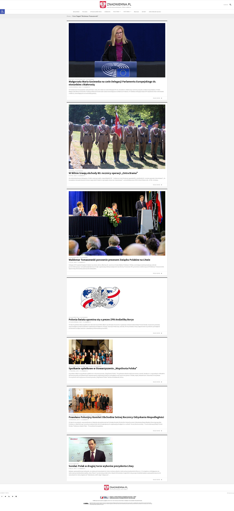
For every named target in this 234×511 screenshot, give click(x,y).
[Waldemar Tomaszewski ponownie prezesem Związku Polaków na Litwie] (117, 223)
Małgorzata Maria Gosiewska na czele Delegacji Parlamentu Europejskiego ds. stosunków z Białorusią (112, 83)
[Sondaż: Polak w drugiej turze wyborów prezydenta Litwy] (117, 449)
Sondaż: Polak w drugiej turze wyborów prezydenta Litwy (101, 466)
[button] (2, 11)
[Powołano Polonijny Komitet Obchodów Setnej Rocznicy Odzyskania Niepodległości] (117, 400)
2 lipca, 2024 (72, 262)
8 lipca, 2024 (72, 175)
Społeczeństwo (80, 79)
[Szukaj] (229, 5)
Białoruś (71, 79)
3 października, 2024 (75, 87)
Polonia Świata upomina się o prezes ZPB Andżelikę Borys (101, 319)
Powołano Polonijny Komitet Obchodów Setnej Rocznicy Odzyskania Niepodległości (116, 417)
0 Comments (86, 87)
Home (69, 16)
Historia (71, 171)
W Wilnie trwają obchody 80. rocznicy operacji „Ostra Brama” (103, 173)
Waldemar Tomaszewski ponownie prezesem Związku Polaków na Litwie (109, 260)
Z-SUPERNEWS (90, 79)
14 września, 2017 (74, 419)
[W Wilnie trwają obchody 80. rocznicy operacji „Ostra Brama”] (117, 137)
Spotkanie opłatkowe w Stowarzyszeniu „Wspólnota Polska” (103, 368)
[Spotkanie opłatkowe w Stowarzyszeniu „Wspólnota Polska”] (117, 352)
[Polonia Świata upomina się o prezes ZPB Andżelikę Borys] (117, 297)
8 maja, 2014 (72, 468)
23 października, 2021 (75, 322)
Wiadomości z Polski (86, 366)
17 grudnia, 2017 (74, 371)
